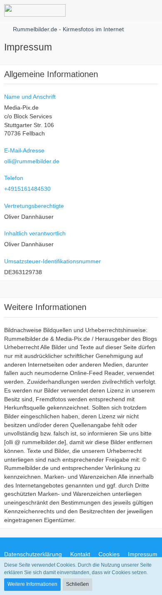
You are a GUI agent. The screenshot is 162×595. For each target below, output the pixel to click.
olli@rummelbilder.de (31, 161)
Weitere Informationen (32, 584)
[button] (109, 10)
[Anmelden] (130, 10)
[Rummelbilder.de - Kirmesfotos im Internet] (34, 10)
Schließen (77, 584)
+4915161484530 (27, 188)
